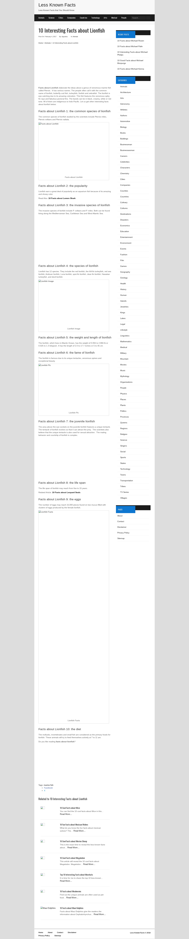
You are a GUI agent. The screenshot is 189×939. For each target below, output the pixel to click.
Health (123, 283)
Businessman (126, 144)
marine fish (48, 785)
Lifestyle (123, 330)
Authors (123, 115)
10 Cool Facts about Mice (70, 807)
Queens (123, 422)
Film (122, 260)
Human (123, 295)
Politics (123, 411)
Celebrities (125, 162)
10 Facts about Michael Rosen (130, 41)
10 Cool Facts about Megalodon (72, 857)
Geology (124, 278)
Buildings (124, 139)
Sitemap (121, 538)
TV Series (124, 492)
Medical (114, 17)
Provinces (124, 417)
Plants (123, 405)
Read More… (66, 814)
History (123, 289)
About (119, 516)
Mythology (124, 376)
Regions (123, 428)
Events (123, 249)
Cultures (124, 208)
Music (122, 370)
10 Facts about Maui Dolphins (71, 907)
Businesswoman (127, 150)
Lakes (122, 318)
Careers (123, 156)
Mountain (124, 359)
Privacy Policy (123, 533)
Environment (125, 243)
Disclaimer (121, 527)
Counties (124, 191)
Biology (123, 127)
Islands (123, 301)
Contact (120, 521)
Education (124, 231)
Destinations (125, 214)
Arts (105, 17)
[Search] (148, 18)
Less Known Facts (57, 4)
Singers (123, 446)
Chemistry (124, 173)
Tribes (123, 486)
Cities (61, 17)
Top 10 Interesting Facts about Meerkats (76, 874)
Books (123, 133)
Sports (123, 457)
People (123, 17)
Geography (125, 272)
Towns (123, 475)
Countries (83, 17)
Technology (95, 17)
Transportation (126, 480)
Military (123, 353)
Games (123, 266)
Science (51, 17)
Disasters (124, 220)
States (123, 463)
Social (122, 451)
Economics (125, 225)
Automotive (125, 121)
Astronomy (125, 104)
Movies (123, 365)
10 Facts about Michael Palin (130, 46)
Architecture (125, 92)
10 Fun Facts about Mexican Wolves (74, 824)
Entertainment (126, 237)
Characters (125, 168)
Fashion (123, 254)
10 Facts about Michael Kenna (130, 69)
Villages (123, 498)
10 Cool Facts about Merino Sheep (73, 841)
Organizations (126, 382)
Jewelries (124, 307)
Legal (122, 324)
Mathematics (125, 341)
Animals (41, 17)
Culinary (123, 202)
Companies (71, 17)
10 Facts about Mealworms (70, 891)
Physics (123, 394)
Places (123, 399)
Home (40, 43)
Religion (123, 434)
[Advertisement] (75, 66)
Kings (122, 312)
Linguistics (124, 336)
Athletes (123, 110)
